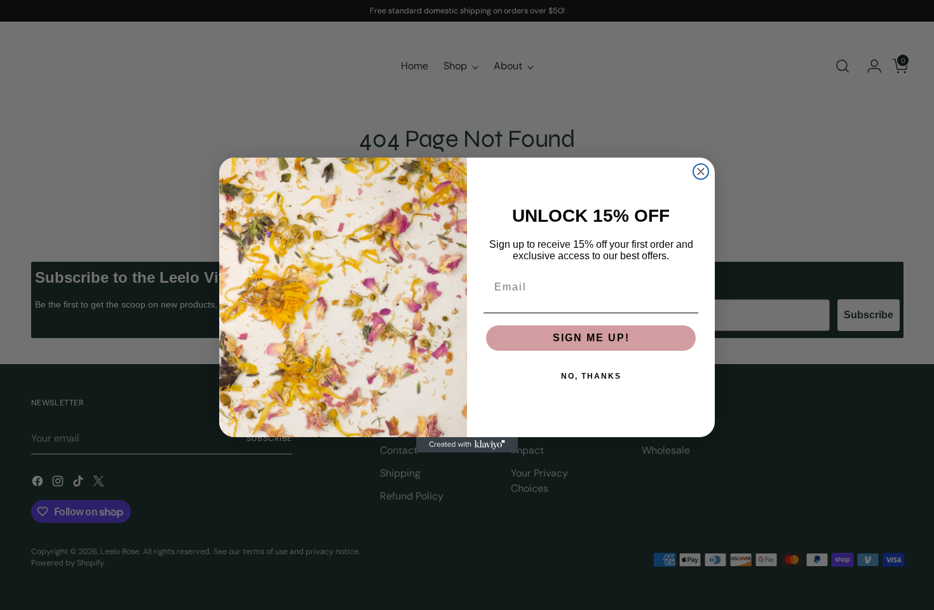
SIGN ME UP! (591, 337)
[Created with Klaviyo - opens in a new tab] (467, 444)
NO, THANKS (591, 376)
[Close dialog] (700, 171)
